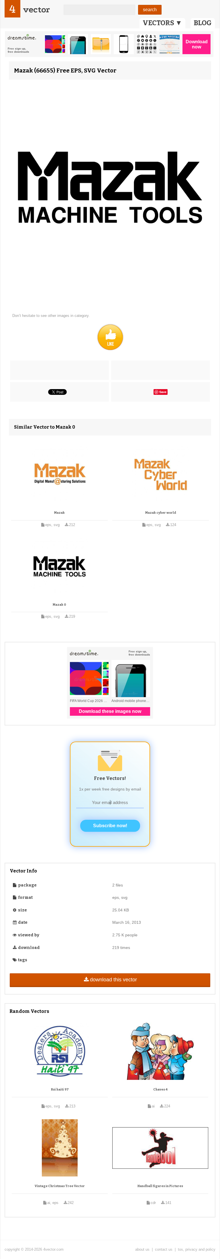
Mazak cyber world (160, 513)
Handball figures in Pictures (160, 1186)
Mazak (59, 513)
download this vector (113, 980)
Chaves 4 (160, 1089)
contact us (163, 1249)
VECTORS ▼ (162, 23)
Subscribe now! (110, 825)
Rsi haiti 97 (60, 1089)
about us (142, 1249)
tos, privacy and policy (196, 1249)
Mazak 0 (59, 605)
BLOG (203, 23)
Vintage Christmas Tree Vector (60, 1186)
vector (36, 10)
